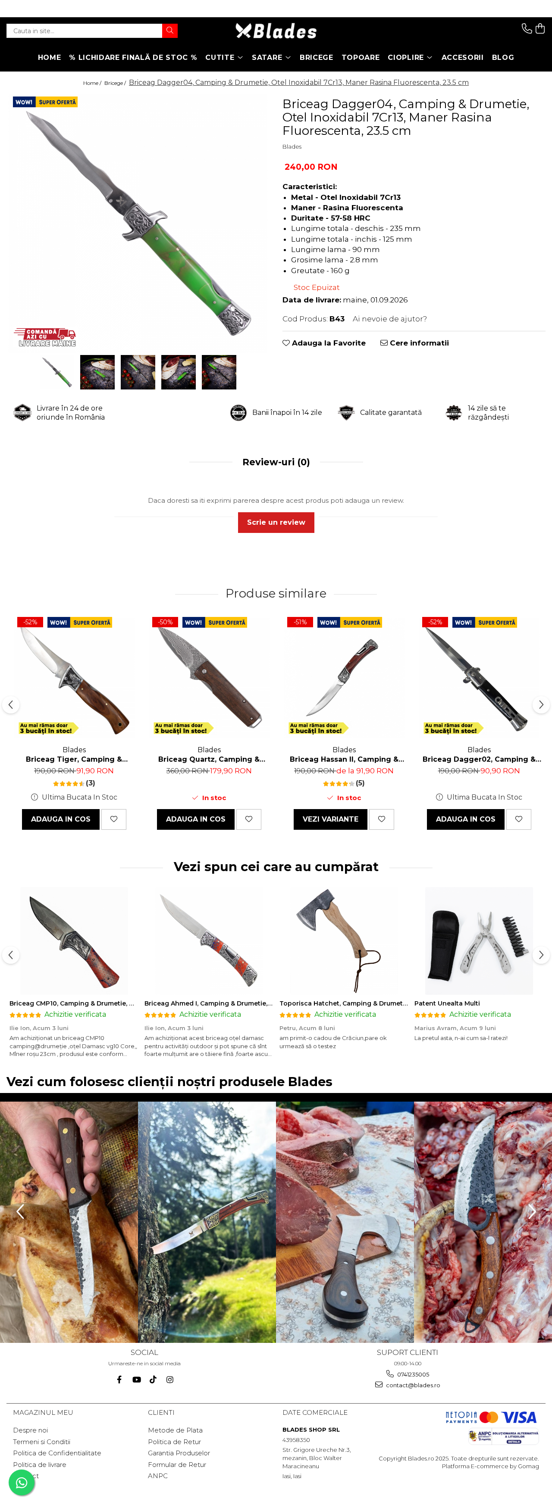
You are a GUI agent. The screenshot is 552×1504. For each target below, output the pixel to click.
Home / (93, 83)
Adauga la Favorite (328, 343)
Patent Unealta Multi (447, 1003)
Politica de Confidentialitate (57, 1453)
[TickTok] (152, 1379)
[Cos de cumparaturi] (540, 28)
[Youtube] (136, 1379)
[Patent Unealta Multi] (478, 941)
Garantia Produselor (179, 1453)
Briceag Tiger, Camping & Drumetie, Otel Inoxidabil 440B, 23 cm (74, 759)
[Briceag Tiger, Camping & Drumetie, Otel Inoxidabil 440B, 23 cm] (74, 678)
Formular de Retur (177, 1464)
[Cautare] (170, 31)
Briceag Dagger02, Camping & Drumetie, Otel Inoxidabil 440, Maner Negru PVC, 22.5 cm (479, 759)
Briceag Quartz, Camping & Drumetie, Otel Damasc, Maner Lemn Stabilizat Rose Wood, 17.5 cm (209, 759)
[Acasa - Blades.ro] (276, 31)
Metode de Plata (175, 1430)
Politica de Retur (174, 1442)
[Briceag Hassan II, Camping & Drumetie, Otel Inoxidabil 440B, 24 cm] (344, 678)
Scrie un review (276, 522)
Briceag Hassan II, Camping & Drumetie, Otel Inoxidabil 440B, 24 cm (344, 759)
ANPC (158, 1476)
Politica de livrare (39, 1464)
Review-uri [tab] (275, 462)
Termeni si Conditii (41, 1442)
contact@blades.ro (412, 1385)
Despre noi (30, 1430)
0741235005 (412, 1374)
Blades (291, 146)
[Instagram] (169, 1379)
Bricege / (115, 83)
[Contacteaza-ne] (527, 28)
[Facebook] (119, 1379)
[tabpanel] (138, 223)
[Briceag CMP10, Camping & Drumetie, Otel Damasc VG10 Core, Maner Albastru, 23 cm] (73, 941)
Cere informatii (418, 343)
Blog (503, 57)
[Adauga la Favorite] (113, 819)
